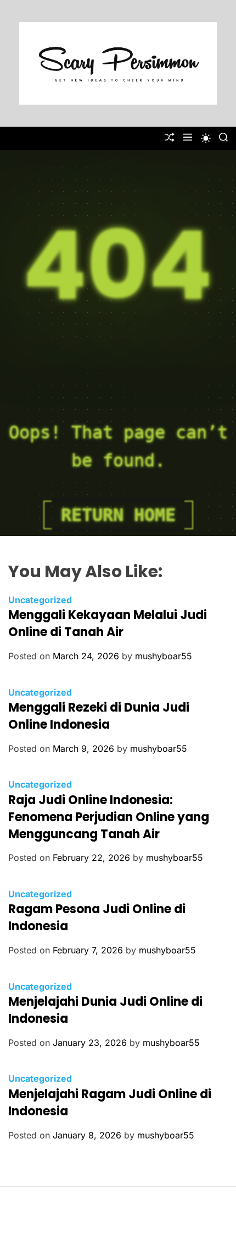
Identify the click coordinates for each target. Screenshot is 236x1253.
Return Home (118, 515)
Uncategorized (40, 599)
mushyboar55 (163, 655)
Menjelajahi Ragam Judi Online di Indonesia (109, 1103)
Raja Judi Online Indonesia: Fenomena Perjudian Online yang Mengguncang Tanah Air (108, 817)
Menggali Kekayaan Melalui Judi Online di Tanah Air (107, 623)
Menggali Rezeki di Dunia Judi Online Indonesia (98, 716)
